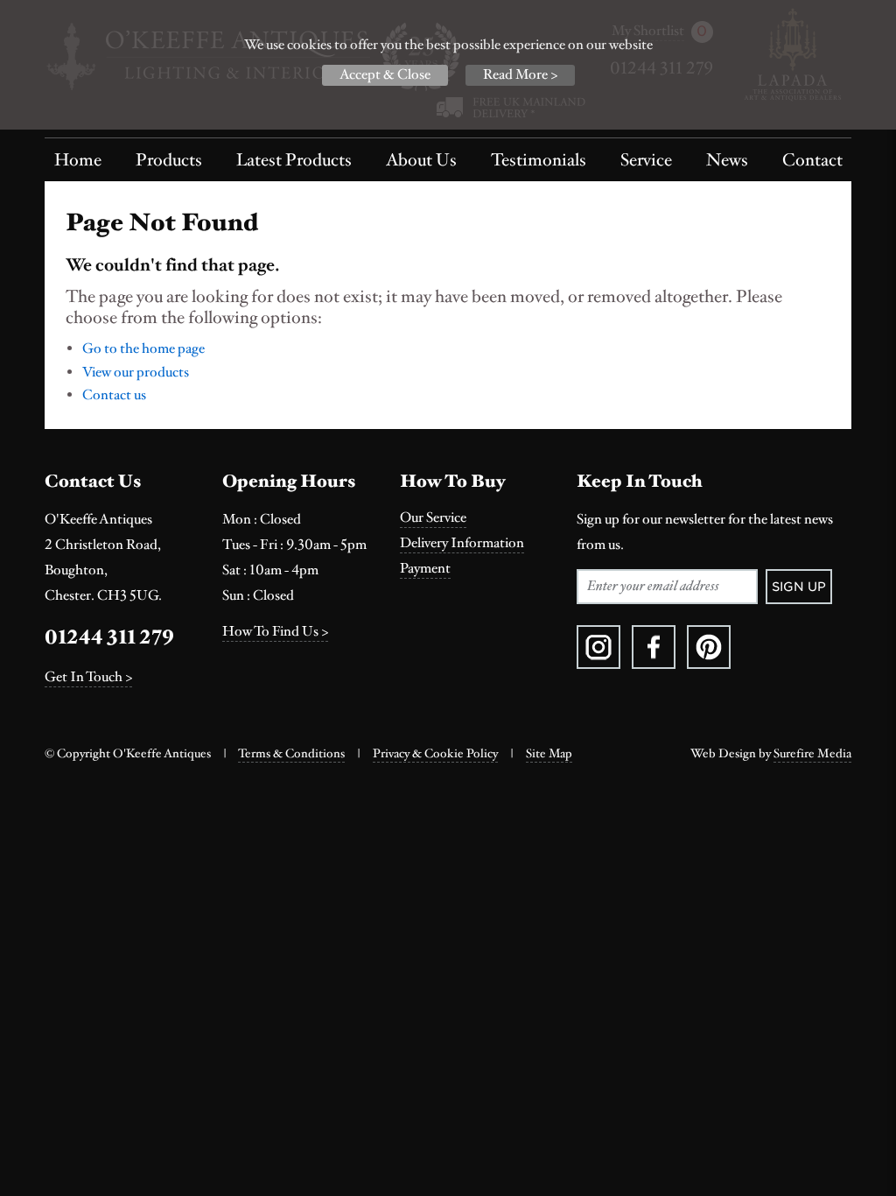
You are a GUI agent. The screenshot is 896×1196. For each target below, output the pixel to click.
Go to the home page (143, 349)
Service (646, 160)
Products (169, 160)
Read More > (520, 75)
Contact (812, 160)
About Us (421, 160)
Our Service (433, 518)
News (727, 160)
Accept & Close (385, 75)
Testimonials (538, 160)
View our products (135, 372)
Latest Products (294, 160)
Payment (425, 568)
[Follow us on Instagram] (598, 647)
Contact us (114, 395)
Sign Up (799, 587)
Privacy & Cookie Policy (435, 754)
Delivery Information (462, 543)
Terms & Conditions (291, 754)
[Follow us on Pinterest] (709, 647)
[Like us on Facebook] (654, 647)
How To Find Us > (275, 632)
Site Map (549, 754)
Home (78, 160)
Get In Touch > (88, 677)
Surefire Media (812, 754)
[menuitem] (77, 159)
